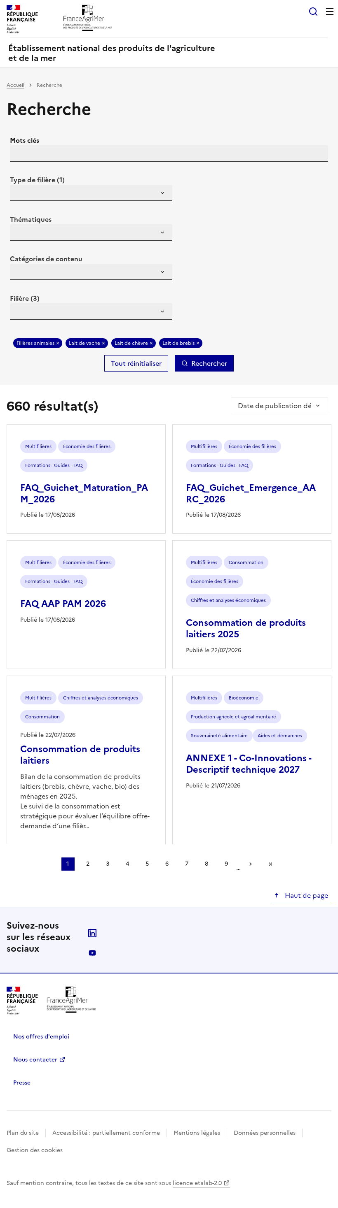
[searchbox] (21, 194)
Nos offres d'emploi (41, 1036)
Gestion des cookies (35, 1150)
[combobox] (91, 193)
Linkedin (92, 933)
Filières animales (35, 343)
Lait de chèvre (131, 343)
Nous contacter (35, 1059)
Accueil (15, 85)
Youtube (92, 953)
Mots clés (24, 140)
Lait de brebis (178, 343)
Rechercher (209, 363)
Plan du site (23, 1133)
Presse (22, 1082)
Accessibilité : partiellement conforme (106, 1133)
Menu (330, 11)
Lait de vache (84, 343)
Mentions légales (197, 1133)
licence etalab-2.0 (197, 1183)
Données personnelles (265, 1133)
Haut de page (305, 895)
